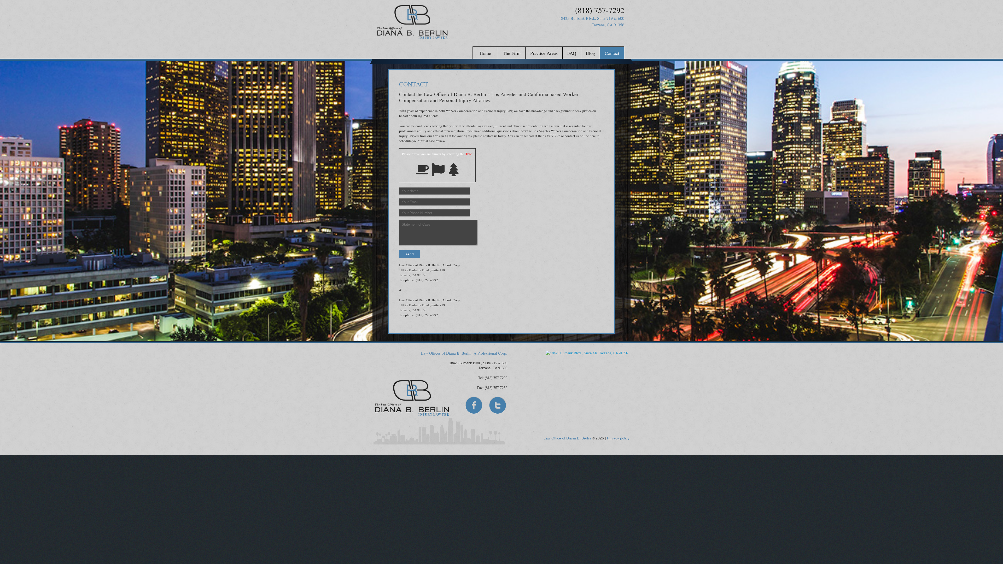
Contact (612, 53)
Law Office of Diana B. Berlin (567, 438)
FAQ (571, 53)
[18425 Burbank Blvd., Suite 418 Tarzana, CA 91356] (586, 382)
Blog (590, 53)
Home (485, 53)
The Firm (512, 53)
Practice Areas (544, 53)
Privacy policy (618, 438)
